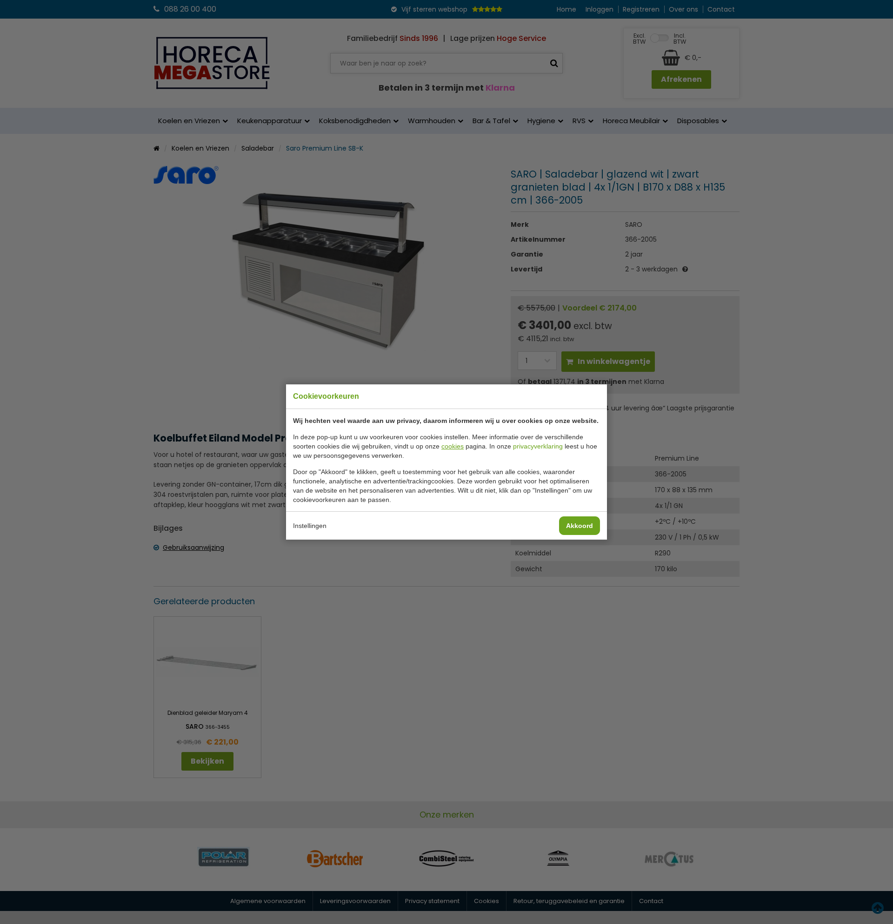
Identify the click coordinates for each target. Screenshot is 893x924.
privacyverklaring (538, 446)
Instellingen (310, 525)
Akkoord (579, 525)
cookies (452, 446)
